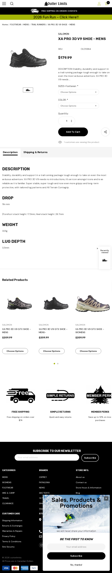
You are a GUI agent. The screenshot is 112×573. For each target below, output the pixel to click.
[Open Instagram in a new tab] (42, 545)
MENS (5, 477)
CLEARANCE (8, 503)
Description (10, 152)
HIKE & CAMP (8, 493)
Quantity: (63, 113)
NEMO (42, 487)
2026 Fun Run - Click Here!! (56, 17)
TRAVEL (5, 498)
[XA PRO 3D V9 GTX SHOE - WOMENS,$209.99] (92, 303)
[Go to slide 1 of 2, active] (54, 363)
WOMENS (6, 482)
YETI (41, 498)
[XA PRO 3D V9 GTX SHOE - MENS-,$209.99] (56, 303)
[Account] (98, 3)
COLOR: (63, 99)
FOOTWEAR (7, 487)
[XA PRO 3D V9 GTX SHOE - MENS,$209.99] (19, 303)
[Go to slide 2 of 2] (57, 363)
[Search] (11, 3)
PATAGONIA (44, 482)
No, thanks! (76, 564)
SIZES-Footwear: (68, 86)
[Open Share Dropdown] (105, 132)
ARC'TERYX (44, 493)
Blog (78, 493)
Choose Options (15, 351)
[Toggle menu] (4, 3)
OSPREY (43, 477)
